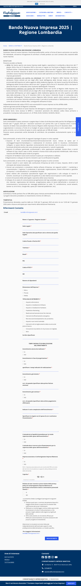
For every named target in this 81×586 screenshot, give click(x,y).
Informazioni (42, 3)
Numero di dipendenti (30, 280)
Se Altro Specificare (29, 335)
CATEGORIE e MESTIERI (46, 12)
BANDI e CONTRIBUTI (15, 46)
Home (5, 46)
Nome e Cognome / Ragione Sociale (34, 219)
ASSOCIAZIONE (31, 12)
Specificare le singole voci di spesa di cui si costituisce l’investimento (40, 417)
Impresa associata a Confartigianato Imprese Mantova (40, 457)
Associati (71, 583)
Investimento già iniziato (31, 374)
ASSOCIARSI (30, 16)
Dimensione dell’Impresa (30, 287)
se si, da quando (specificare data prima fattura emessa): (38, 384)
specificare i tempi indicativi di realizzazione (37, 367)
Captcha (25, 474)
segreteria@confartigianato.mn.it (54, 572)
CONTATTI (68, 12)
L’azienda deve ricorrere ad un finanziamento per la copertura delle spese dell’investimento (39, 446)
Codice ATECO (27, 267)
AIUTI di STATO (9, 557)
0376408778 (48, 568)
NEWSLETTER (41, 16)
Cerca (74, 6)
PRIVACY (7, 560)
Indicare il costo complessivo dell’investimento (37, 409)
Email (24, 254)
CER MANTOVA (60, 16)
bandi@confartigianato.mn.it (29, 212)
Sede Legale (26, 226)
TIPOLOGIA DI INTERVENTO (31, 299)
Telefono (25, 248)
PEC (24, 261)
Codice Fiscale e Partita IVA (31, 241)
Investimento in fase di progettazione (35, 358)
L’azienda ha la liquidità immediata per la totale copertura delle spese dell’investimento (38, 435)
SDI (24, 274)
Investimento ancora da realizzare (34, 349)
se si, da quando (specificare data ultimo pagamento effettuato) (39, 402)
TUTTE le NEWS (9, 562)
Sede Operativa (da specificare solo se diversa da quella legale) (40, 233)
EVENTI (51, 16)
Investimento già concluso (31, 392)
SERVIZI (59, 12)
